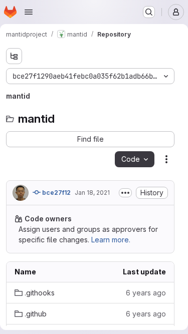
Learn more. (110, 239)
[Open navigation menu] (29, 12)
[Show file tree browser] (14, 56)
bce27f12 (56, 192)
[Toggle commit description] (125, 192)
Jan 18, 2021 (92, 192)
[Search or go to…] (149, 12)
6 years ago (146, 292)
